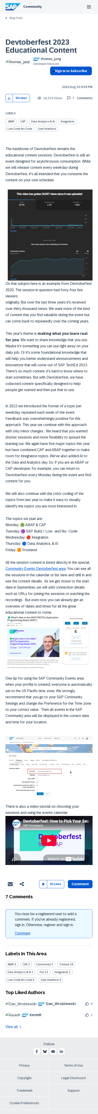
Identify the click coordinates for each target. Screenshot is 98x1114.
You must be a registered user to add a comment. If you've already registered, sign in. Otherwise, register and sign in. (46, 919)
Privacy (24, 1065)
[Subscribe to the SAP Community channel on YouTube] (53, 1051)
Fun (42, 972)
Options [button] (52, 79)
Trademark (24, 1090)
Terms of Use (73, 1065)
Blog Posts (16, 18)
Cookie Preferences (24, 1103)
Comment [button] (80, 884)
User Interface (47, 128)
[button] (9, 98)
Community (32, 6)
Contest (64, 964)
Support (73, 1090)
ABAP (11, 121)
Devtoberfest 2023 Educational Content (41, 46)
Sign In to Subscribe (71, 71)
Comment (22, 933)
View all (11, 1027)
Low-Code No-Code (20, 128)
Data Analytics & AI (43, 121)
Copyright (24, 1078)
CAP (22, 121)
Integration (67, 121)
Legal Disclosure (73, 1078)
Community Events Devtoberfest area (35, 569)
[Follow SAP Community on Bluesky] (45, 1051)
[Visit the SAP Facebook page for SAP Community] (37, 1051)
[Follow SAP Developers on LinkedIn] (61, 1051)
